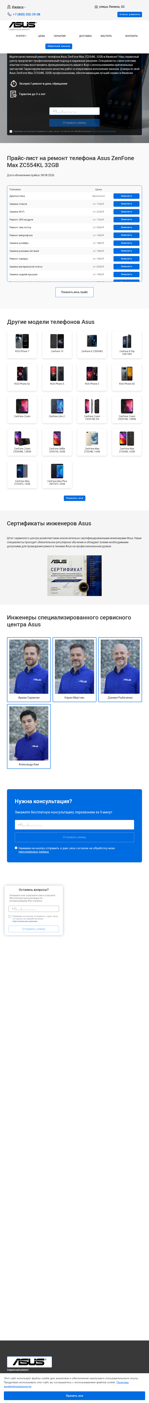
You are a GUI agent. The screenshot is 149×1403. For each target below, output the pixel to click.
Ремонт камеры (19, 258)
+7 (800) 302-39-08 (26, 14)
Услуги (20, 36)
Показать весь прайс (74, 292)
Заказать (126, 196)
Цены (41, 36)
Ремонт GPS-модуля (21, 219)
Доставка (85, 36)
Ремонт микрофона (21, 235)
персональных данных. (104, 131)
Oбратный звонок (59, 46)
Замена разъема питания (24, 251)
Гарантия (60, 36)
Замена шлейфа (19, 243)
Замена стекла (18, 203)
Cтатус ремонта (130, 14)
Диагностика (17, 196)
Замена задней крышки (23, 274)
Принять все (74, 1395)
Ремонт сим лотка (20, 227)
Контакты (131, 36)
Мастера (106, 36)
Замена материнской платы (26, 266)
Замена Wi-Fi (17, 211)
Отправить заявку (74, 122)
